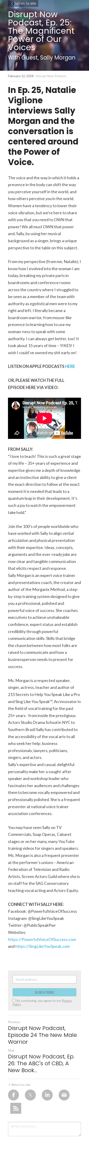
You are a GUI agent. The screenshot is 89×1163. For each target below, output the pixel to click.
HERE (70, 366)
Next (11, 1050)
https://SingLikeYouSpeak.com (42, 946)
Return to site (25, 3)
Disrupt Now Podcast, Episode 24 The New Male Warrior (42, 1035)
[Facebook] (13, 1095)
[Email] (64, 1095)
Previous (14, 1022)
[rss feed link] (15, 1108)
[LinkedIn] (47, 1095)
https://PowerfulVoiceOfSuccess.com (42, 939)
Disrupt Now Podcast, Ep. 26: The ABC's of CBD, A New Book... (41, 1063)
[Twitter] (30, 1095)
